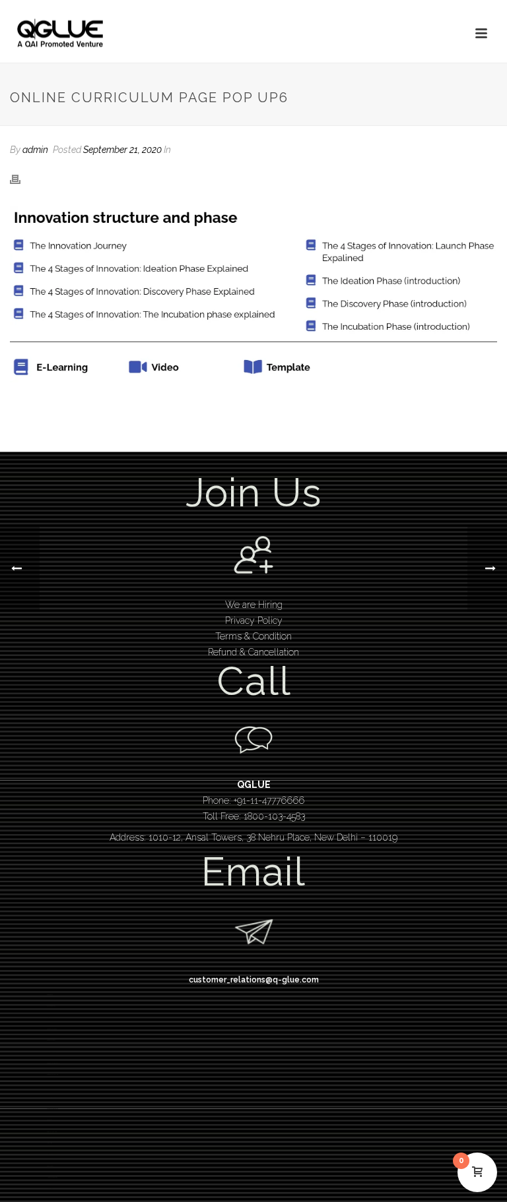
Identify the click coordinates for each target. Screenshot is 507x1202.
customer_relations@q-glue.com (254, 979)
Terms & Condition (253, 636)
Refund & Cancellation (253, 652)
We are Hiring (254, 604)
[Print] (22, 178)
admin (35, 149)
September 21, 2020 (122, 149)
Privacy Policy (254, 620)
